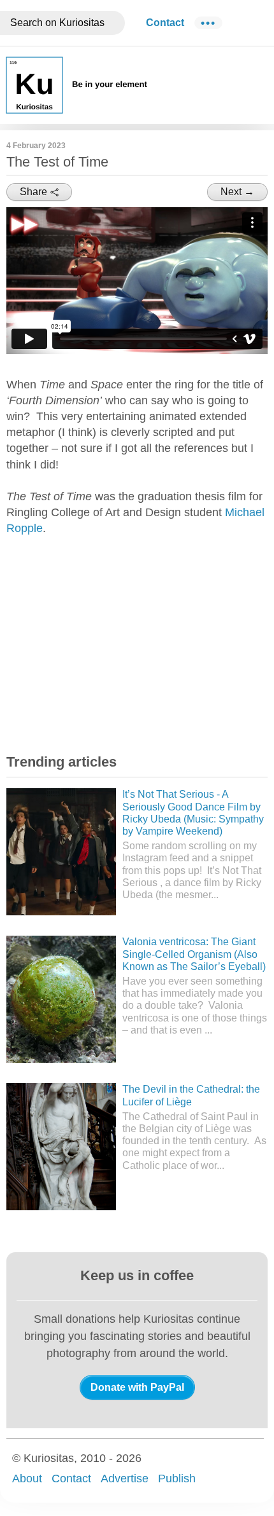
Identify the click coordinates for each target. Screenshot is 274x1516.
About (27, 1478)
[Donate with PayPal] (137, 1387)
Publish (177, 1478)
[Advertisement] (102, 647)
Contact (165, 22)
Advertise (124, 1478)
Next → (237, 191)
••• (208, 23)
